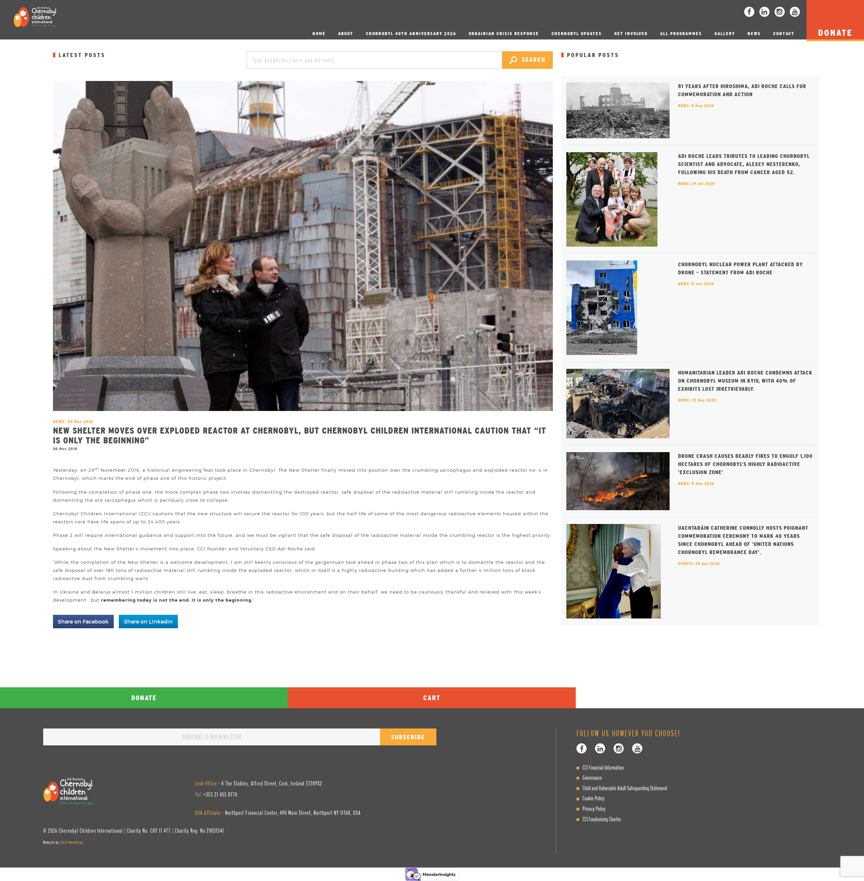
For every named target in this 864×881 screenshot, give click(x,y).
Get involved (631, 33)
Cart (431, 697)
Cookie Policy (593, 798)
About (345, 33)
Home (319, 33)
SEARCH (532, 59)
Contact (783, 33)
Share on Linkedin (148, 621)
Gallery (724, 33)
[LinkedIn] (764, 12)
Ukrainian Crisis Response (504, 33)
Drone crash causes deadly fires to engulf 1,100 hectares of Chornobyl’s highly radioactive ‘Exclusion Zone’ (745, 464)
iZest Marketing (71, 842)
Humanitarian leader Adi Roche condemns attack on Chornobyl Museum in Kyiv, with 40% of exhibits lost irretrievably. (745, 380)
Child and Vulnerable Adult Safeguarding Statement (625, 788)
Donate (144, 697)
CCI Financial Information (603, 767)
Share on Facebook (83, 621)
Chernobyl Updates (576, 33)
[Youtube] (795, 12)
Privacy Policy (594, 808)
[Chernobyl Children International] (35, 16)
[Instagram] (780, 12)
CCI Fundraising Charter (602, 819)
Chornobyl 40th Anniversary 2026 (411, 33)
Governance (592, 777)
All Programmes (681, 33)
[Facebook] (749, 12)
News (754, 33)
